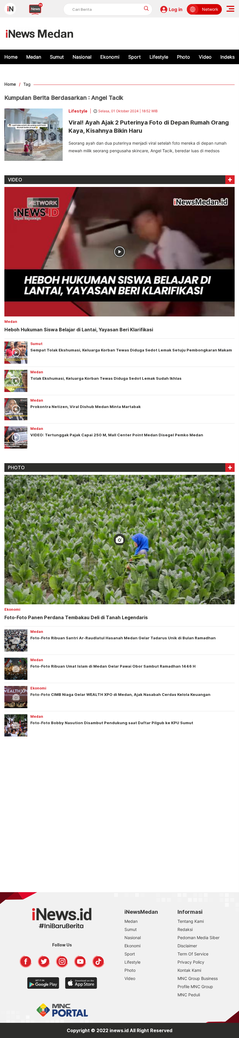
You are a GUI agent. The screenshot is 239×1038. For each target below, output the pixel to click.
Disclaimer (187, 945)
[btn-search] (146, 8)
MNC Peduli (189, 994)
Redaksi (185, 929)
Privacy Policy (191, 962)
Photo (183, 57)
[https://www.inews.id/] (39, 33)
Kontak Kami (189, 970)
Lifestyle (159, 57)
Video (205, 57)
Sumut (57, 57)
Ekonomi (109, 57)
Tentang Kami (191, 921)
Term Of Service (193, 953)
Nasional (82, 57)
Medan (33, 57)
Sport (134, 57)
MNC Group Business (198, 978)
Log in (175, 9)
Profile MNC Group (195, 986)
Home (10, 57)
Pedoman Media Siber (198, 937)
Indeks (227, 57)
